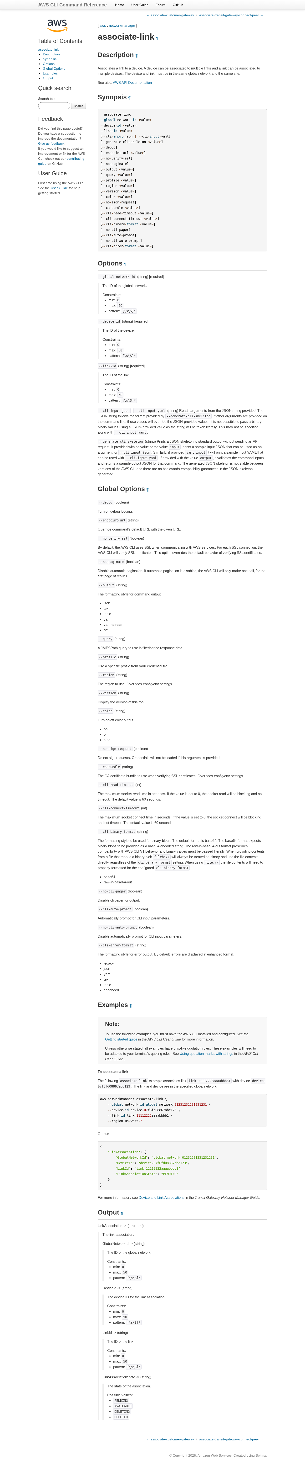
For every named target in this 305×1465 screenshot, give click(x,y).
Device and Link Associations (161, 1197)
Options (49, 64)
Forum (161, 5)
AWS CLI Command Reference (72, 4)
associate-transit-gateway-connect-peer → (231, 15)
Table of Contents (60, 41)
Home (119, 5)
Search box (46, 99)
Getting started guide (121, 1039)
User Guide (139, 5)
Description (51, 54)
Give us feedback (51, 143)
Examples (50, 73)
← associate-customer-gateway (170, 15)
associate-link (48, 49)
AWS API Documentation (132, 82)
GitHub (178, 5)
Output (48, 78)
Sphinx (261, 1455)
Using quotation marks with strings (206, 1053)
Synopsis (49, 59)
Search (78, 106)
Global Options (54, 68)
